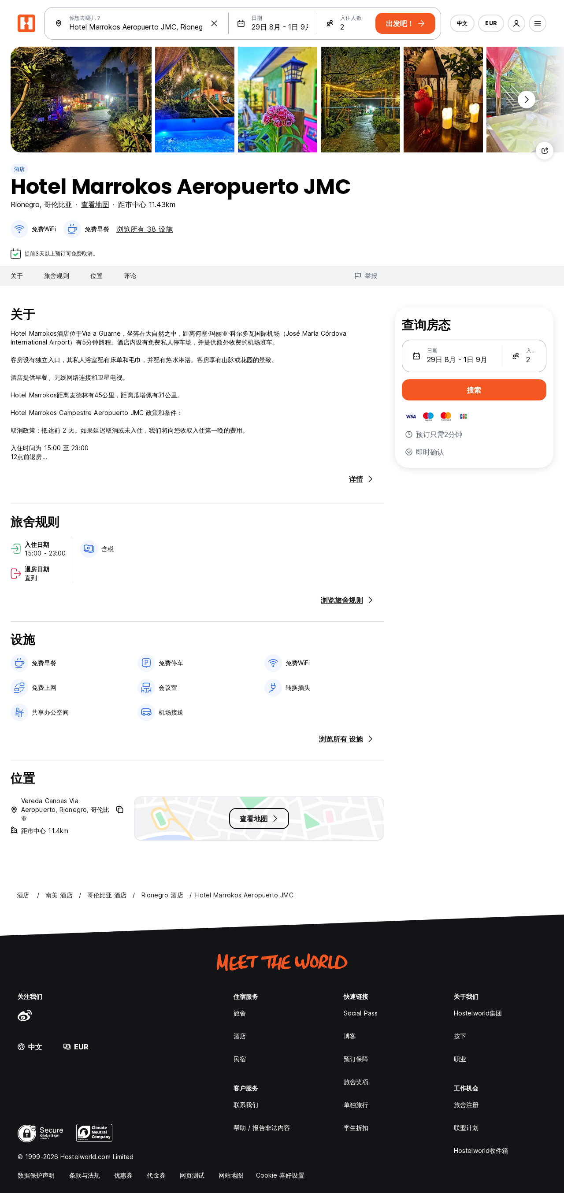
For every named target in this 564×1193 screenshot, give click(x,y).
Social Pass (361, 1013)
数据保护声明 (36, 1175)
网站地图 (231, 1175)
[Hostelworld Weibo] (25, 1015)
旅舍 (240, 1013)
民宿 (240, 1059)
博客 (350, 1036)
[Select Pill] (516, 23)
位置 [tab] (96, 275)
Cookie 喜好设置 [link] (280, 1175)
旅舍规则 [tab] (56, 275)
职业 (460, 1059)
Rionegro (25, 204)
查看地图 (95, 204)
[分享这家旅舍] (544, 150)
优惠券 (123, 1175)
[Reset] (214, 23)
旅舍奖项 (356, 1082)
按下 (460, 1036)
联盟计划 (466, 1127)
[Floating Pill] (526, 99)
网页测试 (192, 1175)
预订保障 (356, 1059)
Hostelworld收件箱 (481, 1150)
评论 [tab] (130, 275)
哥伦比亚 (58, 204)
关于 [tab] (17, 275)
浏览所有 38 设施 (144, 229)
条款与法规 (84, 1175)
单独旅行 (356, 1104)
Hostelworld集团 (478, 1013)
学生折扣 (356, 1127)
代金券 (156, 1175)
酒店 (19, 169)
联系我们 (246, 1104)
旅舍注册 (466, 1104)
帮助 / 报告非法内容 (262, 1127)
